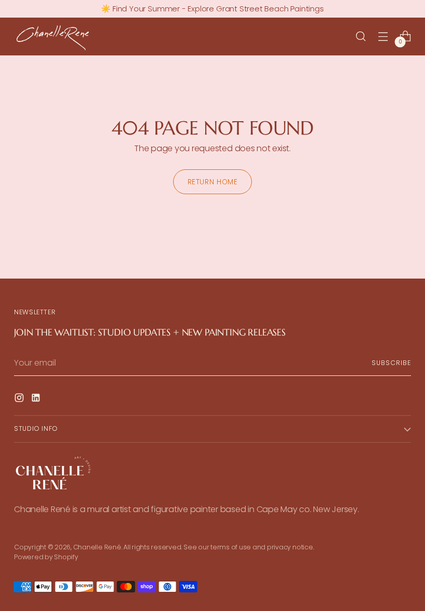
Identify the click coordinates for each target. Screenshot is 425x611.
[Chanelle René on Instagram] (20, 399)
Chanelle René (97, 547)
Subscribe (391, 362)
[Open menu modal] (383, 36)
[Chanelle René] (53, 36)
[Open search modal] (361, 36)
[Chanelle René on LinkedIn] (37, 399)
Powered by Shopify (46, 556)
